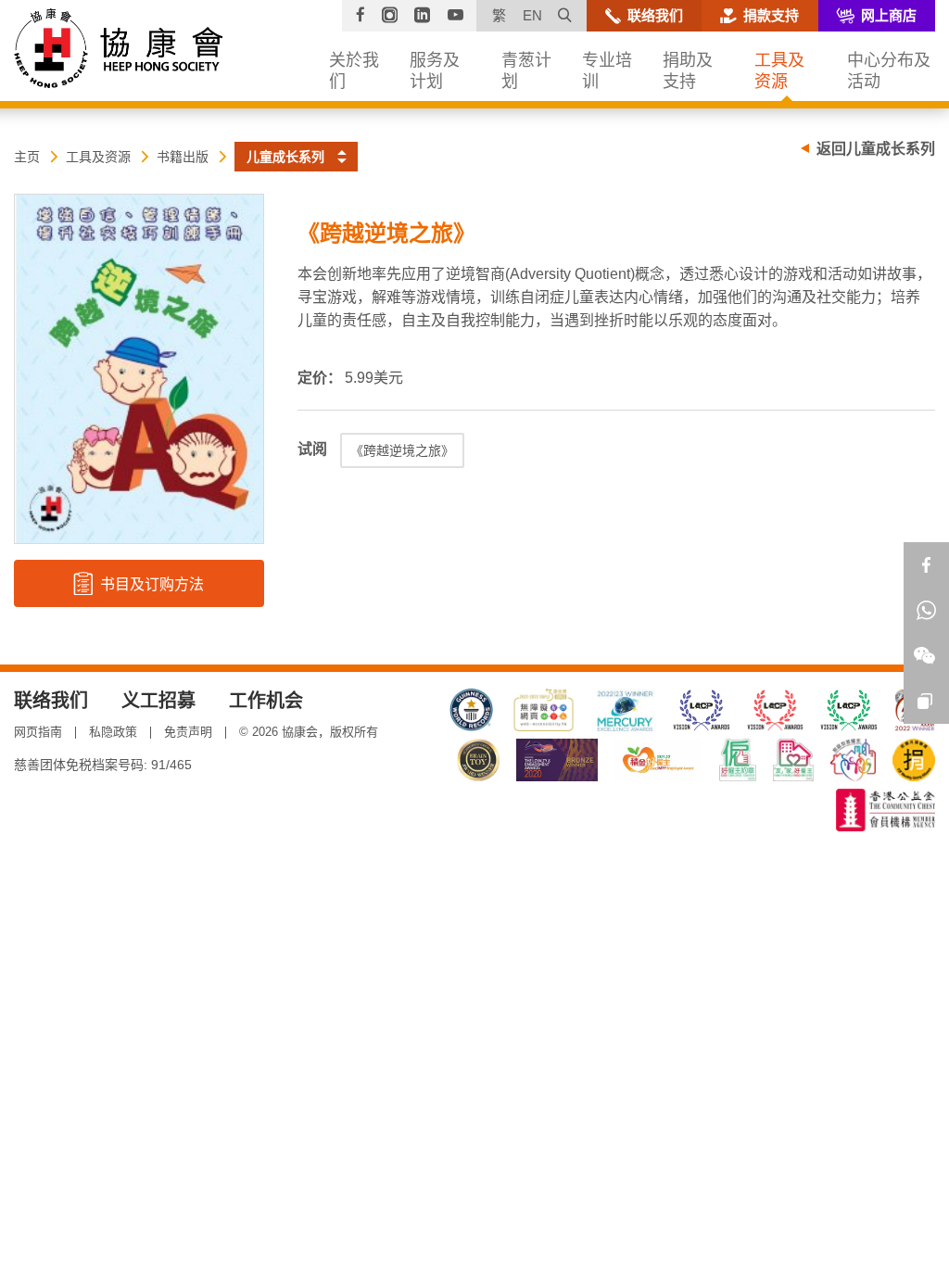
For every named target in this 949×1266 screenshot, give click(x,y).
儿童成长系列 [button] (285, 156)
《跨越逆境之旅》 (402, 450)
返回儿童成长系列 (875, 149)
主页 (27, 156)
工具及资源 (98, 156)
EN (532, 15)
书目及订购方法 (150, 584)
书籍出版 (183, 156)
